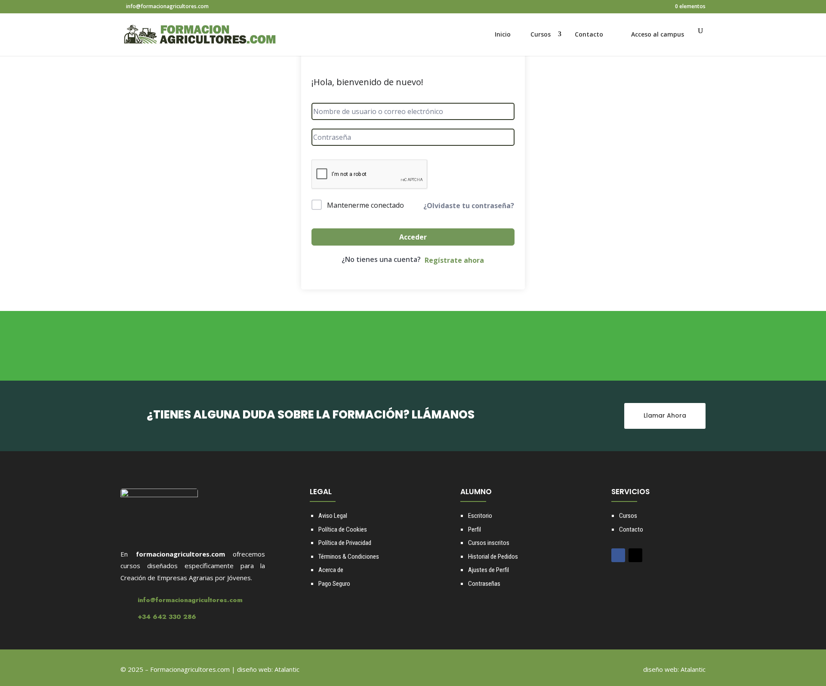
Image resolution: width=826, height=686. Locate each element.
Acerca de (330, 570)
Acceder (413, 237)
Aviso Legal (332, 516)
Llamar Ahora (665, 415)
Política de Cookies (342, 529)
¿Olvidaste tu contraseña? (468, 205)
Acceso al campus (657, 34)
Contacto (589, 34)
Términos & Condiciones (348, 556)
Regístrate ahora (454, 260)
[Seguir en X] (635, 555)
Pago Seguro (334, 584)
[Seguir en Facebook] (618, 555)
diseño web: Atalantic (268, 669)
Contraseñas (484, 584)
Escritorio (480, 516)
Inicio (503, 34)
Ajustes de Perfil (488, 570)
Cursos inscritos (488, 543)
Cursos (540, 34)
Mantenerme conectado (365, 205)
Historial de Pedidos (493, 556)
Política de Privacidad (344, 543)
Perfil (474, 529)
